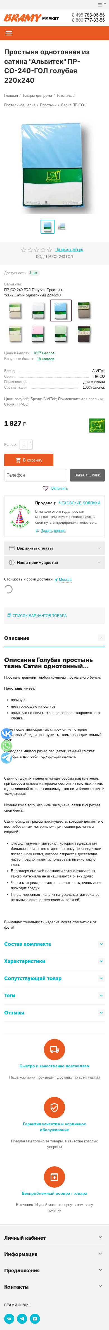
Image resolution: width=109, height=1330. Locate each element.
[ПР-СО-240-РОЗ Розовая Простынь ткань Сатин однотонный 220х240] (38, 334)
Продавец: (45, 503)
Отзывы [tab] (14, 1013)
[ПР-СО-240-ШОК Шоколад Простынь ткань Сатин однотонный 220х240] (84, 334)
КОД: (40, 257)
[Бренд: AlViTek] (97, 425)
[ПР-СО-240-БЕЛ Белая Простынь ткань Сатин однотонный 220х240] (38, 310)
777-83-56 (88, 20)
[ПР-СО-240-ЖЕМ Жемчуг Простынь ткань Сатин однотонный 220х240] (84, 310)
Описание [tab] (16, 638)
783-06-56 (88, 15)
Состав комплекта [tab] (27, 944)
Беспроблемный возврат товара (54, 1193)
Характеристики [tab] (24, 961)
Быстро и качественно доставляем (54, 1066)
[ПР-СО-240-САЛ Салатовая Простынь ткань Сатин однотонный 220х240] (61, 334)
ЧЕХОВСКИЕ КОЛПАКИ (79, 503)
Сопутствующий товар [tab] (32, 978)
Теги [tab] (9, 996)
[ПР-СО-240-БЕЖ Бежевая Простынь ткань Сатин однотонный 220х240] (15, 310)
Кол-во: (10, 444)
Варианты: (13, 284)
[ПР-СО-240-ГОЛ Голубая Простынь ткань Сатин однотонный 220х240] (61, 310)
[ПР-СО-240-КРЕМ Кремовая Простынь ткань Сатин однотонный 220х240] (15, 334)
